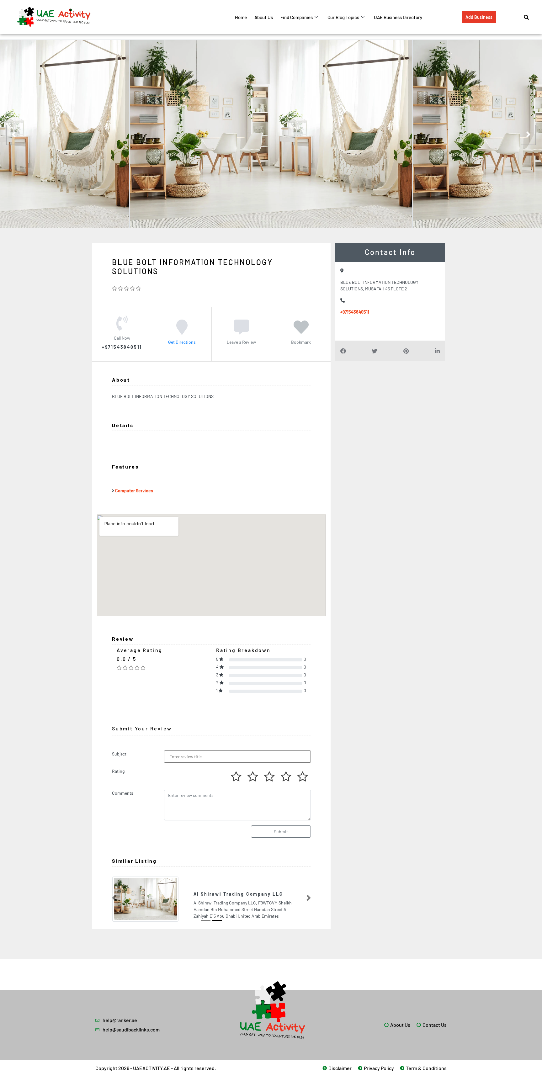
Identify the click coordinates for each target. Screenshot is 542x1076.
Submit (281, 831)
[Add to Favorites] (301, 331)
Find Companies (296, 17)
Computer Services (134, 490)
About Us (263, 17)
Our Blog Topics (343, 17)
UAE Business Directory (398, 17)
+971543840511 (354, 312)
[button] (114, 898)
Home (241, 17)
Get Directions (182, 342)
